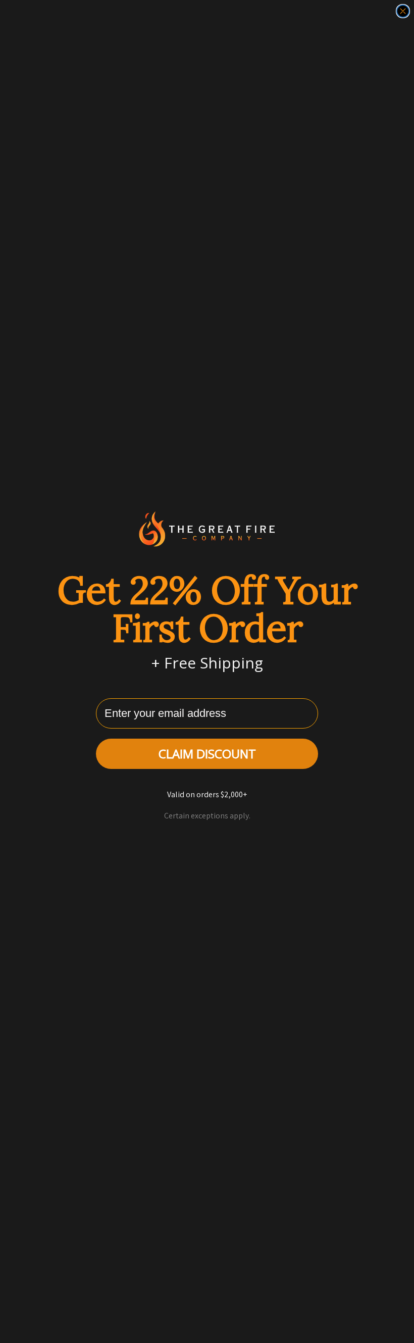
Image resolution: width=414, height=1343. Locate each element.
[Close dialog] (403, 11)
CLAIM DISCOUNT (207, 753)
